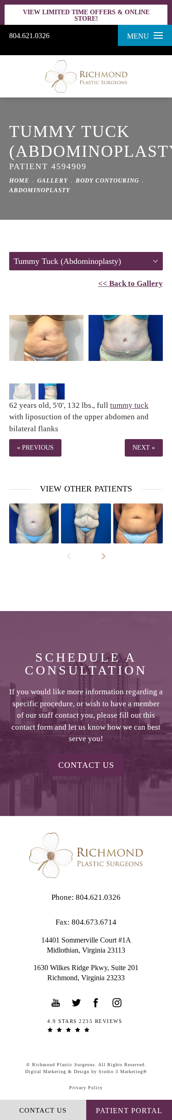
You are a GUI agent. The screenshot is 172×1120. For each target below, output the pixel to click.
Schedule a (86, 664)
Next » (144, 447)
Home (19, 180)
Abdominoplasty (39, 190)
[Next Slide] (99, 556)
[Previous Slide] (73, 556)
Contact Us (86, 765)
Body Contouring (107, 180)
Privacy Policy (86, 1087)
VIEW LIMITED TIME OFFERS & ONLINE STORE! (86, 15)
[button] (55, 1002)
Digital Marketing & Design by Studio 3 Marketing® (86, 1071)
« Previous (35, 447)
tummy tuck (129, 405)
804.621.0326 (29, 36)
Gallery (52, 180)
